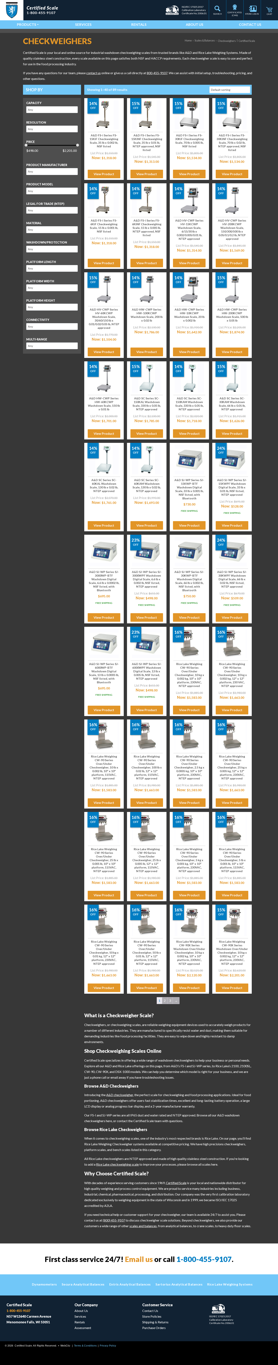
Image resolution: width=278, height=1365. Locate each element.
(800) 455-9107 (114, 1220)
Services (83, 24)
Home (188, 40)
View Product (104, 174)
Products (26, 24)
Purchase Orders (154, 1328)
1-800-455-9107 (204, 1259)
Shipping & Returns (155, 1322)
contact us (93, 73)
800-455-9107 (157, 73)
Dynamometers (44, 1284)
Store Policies (151, 1316)
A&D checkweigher (119, 1095)
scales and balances (143, 1226)
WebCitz (65, 1345)
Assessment (82, 1328)
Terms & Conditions (85, 1345)
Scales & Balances (205, 40)
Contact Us (250, 24)
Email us (139, 1259)
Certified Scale (176, 1183)
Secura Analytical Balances (83, 1284)
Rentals (139, 24)
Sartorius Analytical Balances (179, 1284)
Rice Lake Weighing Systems (230, 1284)
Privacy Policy (108, 1345)
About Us (194, 24)
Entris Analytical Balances (130, 1284)
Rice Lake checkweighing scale (117, 1164)
